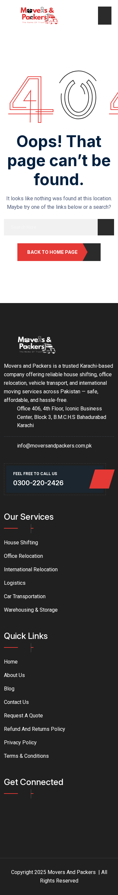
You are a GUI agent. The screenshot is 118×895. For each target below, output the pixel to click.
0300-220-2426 (38, 483)
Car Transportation (25, 596)
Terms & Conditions (26, 756)
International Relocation (31, 569)
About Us (14, 675)
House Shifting (21, 542)
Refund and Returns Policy (34, 729)
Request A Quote (23, 715)
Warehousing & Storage (31, 610)
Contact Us (16, 702)
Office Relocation (23, 556)
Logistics (15, 583)
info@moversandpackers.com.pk (54, 446)
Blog (9, 689)
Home (11, 662)
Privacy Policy (20, 742)
